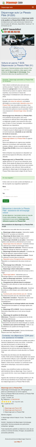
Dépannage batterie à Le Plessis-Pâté (14, 138)
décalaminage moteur (20, 111)
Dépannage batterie (9, 274)
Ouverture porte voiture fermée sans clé (14, 294)
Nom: (4, 186)
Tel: (4, 193)
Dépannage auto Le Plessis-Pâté (11, 388)
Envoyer (6, 201)
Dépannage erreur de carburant (12, 244)
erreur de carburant (16, 101)
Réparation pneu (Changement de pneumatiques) (18, 259)
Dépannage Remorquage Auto (12, 3)
